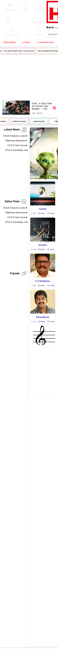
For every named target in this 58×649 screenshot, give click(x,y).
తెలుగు (50, 28)
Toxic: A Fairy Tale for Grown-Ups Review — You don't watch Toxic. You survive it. (42, 106)
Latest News (12, 130)
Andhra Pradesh (18, 121)
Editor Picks (12, 202)
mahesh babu (38, 121)
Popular (15, 273)
